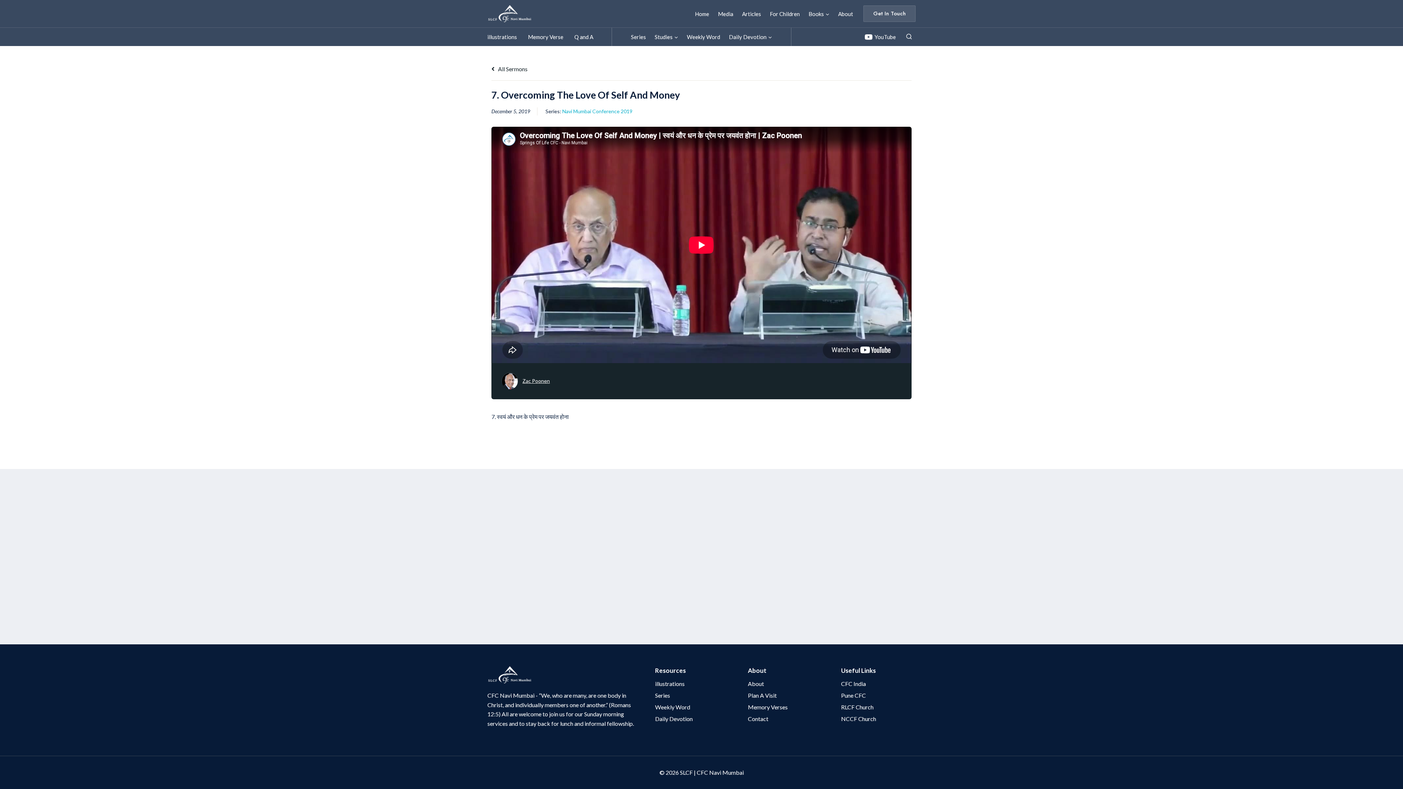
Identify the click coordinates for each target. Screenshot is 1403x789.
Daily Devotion (674, 718)
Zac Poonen (536, 381)
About (845, 14)
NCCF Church (858, 718)
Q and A (583, 37)
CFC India (853, 683)
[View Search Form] (909, 36)
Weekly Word (703, 37)
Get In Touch (889, 13)
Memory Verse (545, 37)
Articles (751, 14)
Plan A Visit (762, 695)
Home (702, 14)
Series (638, 37)
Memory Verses (768, 707)
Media (725, 14)
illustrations (502, 37)
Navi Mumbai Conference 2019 (597, 111)
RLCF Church (857, 707)
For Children (785, 14)
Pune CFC (853, 695)
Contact (758, 718)
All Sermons (512, 68)
